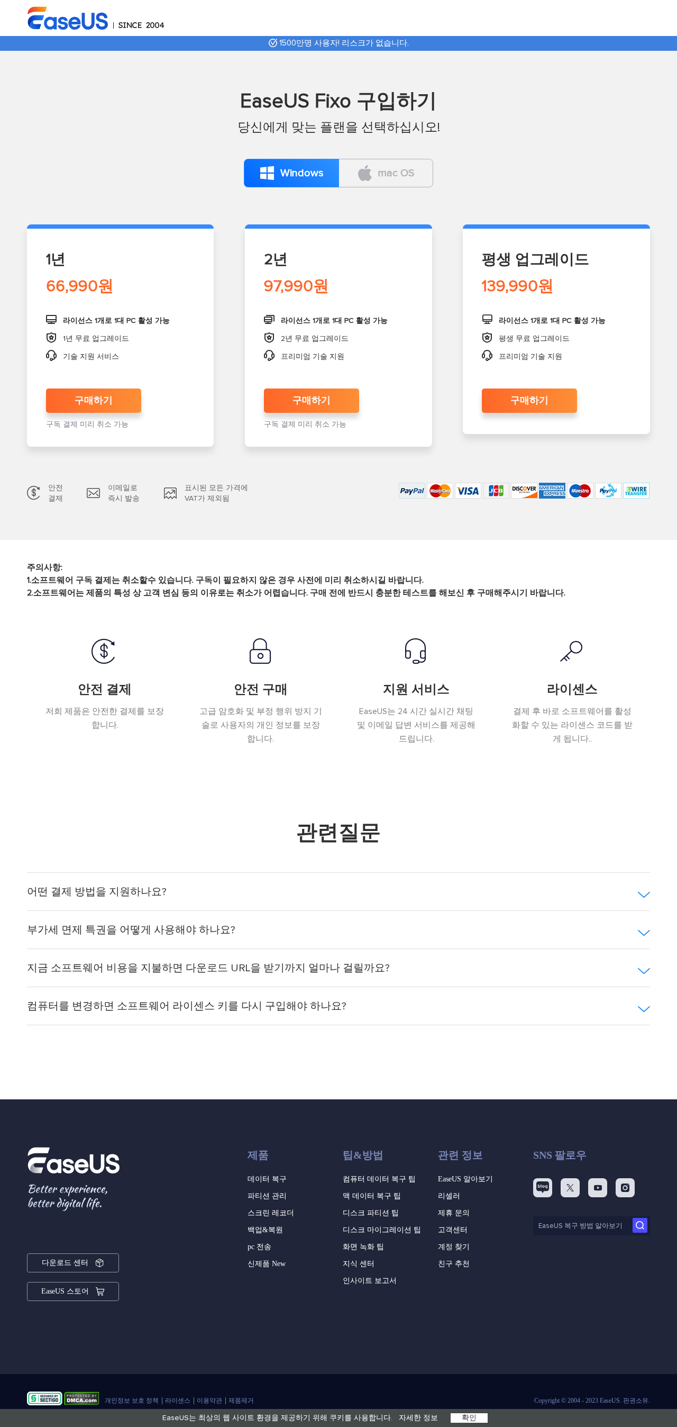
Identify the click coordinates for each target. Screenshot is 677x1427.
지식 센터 (358, 1264)
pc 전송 (259, 1247)
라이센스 (177, 1400)
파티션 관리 (267, 1196)
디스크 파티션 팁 (371, 1213)
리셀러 (449, 1196)
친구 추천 (454, 1264)
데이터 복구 (267, 1179)
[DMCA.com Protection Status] (81, 1401)
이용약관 (209, 1400)
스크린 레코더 (271, 1213)
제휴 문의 (454, 1213)
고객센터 (453, 1230)
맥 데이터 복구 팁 (372, 1196)
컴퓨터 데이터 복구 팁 (379, 1179)
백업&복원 (265, 1230)
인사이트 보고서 (370, 1281)
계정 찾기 (454, 1247)
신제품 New (267, 1264)
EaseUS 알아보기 (465, 1179)
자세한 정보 (418, 1418)
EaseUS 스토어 (65, 1291)
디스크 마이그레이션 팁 (382, 1230)
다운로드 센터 (65, 1263)
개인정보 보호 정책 (132, 1400)
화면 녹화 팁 (363, 1247)
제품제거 (241, 1400)
